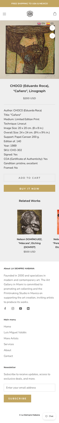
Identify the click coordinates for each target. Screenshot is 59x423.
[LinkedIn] (28, 308)
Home (7, 326)
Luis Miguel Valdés (15, 332)
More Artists (11, 338)
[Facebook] (5, 308)
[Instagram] (12, 308)
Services (9, 344)
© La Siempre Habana (29, 415)
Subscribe (17, 398)
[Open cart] (54, 13)
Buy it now (29, 188)
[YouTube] (20, 308)
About (7, 350)
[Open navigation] (4, 13)
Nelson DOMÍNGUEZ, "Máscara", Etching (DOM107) (29, 243)
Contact (8, 356)
